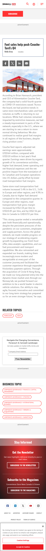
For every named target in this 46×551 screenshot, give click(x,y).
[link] (5, 63)
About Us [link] (7, 513)
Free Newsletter (23, 359)
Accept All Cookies (23, 547)
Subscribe (12, 13)
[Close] (43, 526)
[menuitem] (5, 63)
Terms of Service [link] (29, 520)
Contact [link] (39, 513)
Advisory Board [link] (28, 513)
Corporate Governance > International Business (19, 403)
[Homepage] (9, 4)
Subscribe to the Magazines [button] (23, 490)
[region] (23, 537)
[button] (42, 4)
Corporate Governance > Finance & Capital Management (20, 390)
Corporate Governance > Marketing (17, 417)
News (19, 316)
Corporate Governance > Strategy (17, 397)
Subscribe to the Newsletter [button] (23, 465)
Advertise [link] (16, 513)
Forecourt (8, 316)
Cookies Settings (23, 540)
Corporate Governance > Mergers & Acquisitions (17, 411)
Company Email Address (17, 352)
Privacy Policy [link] (16, 520)
